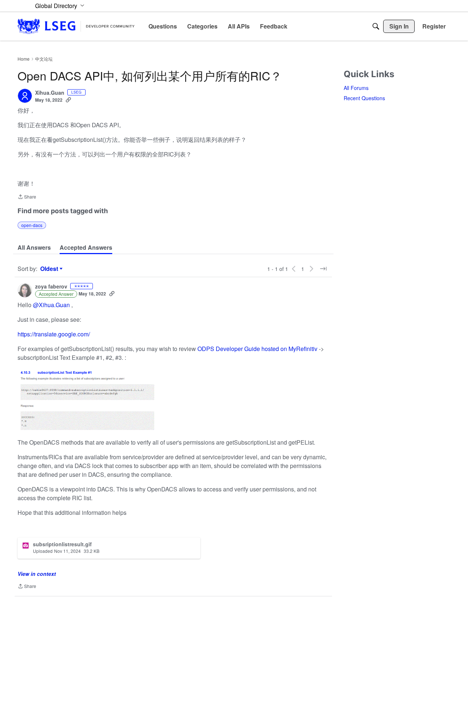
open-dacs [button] (31, 225)
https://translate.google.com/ (54, 334)
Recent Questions (364, 98)
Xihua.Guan (49, 93)
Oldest (50, 268)
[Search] (375, 26)
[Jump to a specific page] (323, 269)
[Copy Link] (68, 100)
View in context (37, 573)
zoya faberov (51, 286)
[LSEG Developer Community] (76, 26)
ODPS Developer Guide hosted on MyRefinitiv (257, 348)
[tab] (34, 247)
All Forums (356, 87)
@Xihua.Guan (51, 305)
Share (27, 197)
